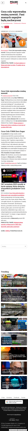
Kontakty (9, 397)
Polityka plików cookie (22, 429)
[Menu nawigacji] (2, 3)
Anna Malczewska (8, 23)
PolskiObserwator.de (10, 163)
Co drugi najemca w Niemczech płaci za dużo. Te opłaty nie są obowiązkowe (13, 65)
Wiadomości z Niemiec (20, 23)
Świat (6, 27)
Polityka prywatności (13, 429)
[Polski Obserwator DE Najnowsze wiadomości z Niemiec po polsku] (14, 2)
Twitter (23, 397)
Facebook (16, 397)
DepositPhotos (17, 414)
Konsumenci (4, 50)
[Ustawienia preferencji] (26, 323)
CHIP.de (7, 231)
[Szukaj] (25, 2)
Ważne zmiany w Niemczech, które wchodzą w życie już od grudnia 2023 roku (13, 125)
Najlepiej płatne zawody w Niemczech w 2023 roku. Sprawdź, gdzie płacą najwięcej (12, 224)
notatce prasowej (7, 95)
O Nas (3, 397)
